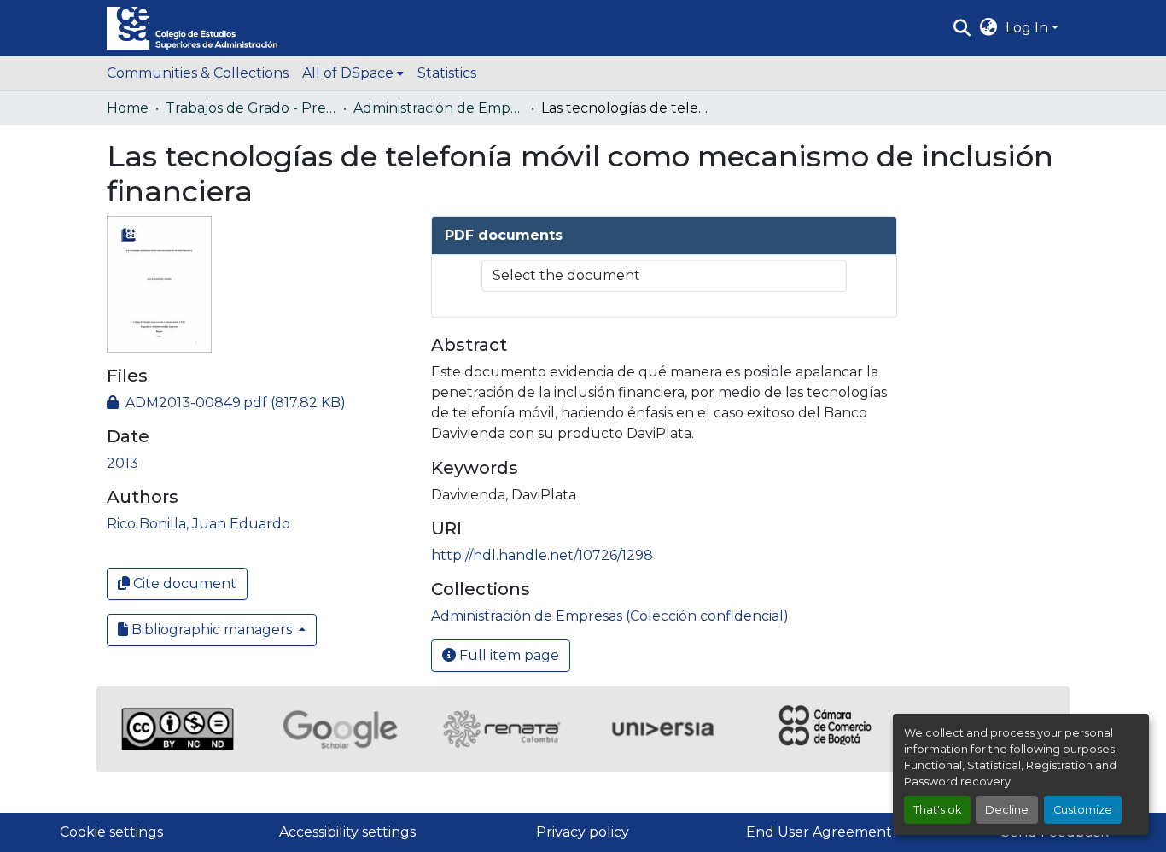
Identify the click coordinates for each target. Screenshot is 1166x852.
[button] (192, 28)
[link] (259, 403)
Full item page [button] (507, 655)
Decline (1007, 809)
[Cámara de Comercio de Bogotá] (826, 729)
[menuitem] (353, 73)
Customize (1082, 809)
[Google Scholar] (340, 729)
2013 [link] (122, 463)
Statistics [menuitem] (446, 73)
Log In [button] (1029, 28)
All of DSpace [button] (348, 73)
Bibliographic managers (211, 629)
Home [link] (128, 108)
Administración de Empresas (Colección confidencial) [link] (438, 108)
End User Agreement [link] (819, 832)
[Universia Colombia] (664, 729)
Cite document (183, 583)
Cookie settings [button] (111, 832)
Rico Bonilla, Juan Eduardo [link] (198, 524)
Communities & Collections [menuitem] (198, 73)
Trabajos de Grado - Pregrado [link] (251, 108)
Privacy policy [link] (582, 832)
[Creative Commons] (177, 729)
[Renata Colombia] (502, 729)
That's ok (937, 809)
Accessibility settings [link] (347, 832)
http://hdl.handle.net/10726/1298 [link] (542, 555)
